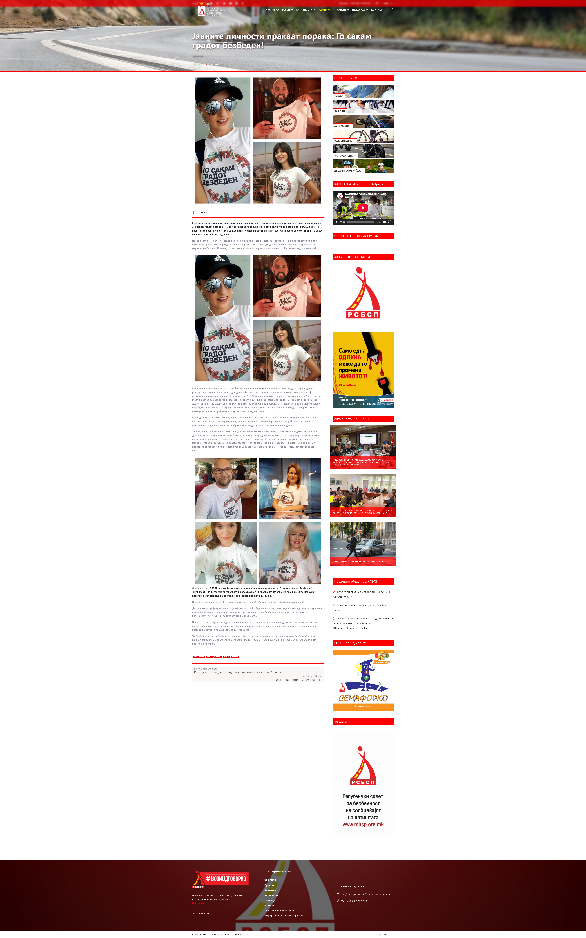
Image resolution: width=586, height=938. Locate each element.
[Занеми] (384, 221)
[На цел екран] (389, 221)
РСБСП (286, 9)
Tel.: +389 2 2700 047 (354, 901)
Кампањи (325, 9)
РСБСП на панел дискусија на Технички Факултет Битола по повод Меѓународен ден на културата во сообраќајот (363, 512)
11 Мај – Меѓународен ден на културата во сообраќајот (360, 561)
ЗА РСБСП (270, 880)
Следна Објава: (298, 678)
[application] (363, 208)
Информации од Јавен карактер (284, 915)
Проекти (340, 9)
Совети (235, 657)
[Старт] (336, 221)
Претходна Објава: (239, 670)
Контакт (376, 9)
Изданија (358, 9)
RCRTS (391, 934)
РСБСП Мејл (238, 934)
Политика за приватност (279, 910)
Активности (304, 9)
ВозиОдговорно (214, 657)
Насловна (272, 9)
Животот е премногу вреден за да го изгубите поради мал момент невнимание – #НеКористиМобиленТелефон (363, 623)
